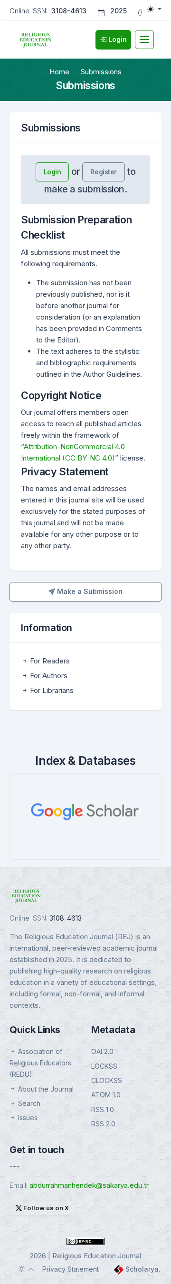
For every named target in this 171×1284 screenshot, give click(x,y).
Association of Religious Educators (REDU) (40, 1062)
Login (52, 172)
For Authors (47, 675)
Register (103, 172)
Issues (27, 1117)
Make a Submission (89, 591)
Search (28, 1103)
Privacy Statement (70, 1269)
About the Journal (45, 1089)
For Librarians (51, 690)
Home (59, 71)
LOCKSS (104, 1066)
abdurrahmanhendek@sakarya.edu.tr (89, 1185)
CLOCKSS (106, 1080)
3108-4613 (68, 11)
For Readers (49, 660)
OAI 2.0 (102, 1051)
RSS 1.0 (102, 1109)
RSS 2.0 (103, 1124)
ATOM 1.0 (106, 1095)
